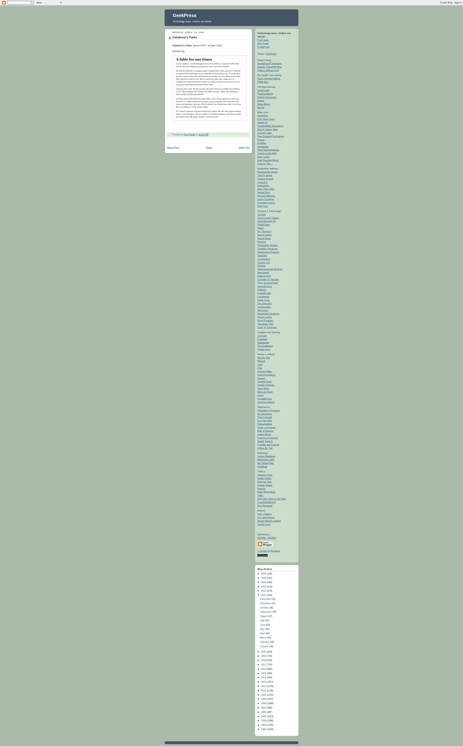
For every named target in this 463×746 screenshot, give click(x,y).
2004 (264, 720)
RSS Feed (262, 43)
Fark (259, 368)
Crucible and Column (268, 444)
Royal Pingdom (265, 320)
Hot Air (260, 107)
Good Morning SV (266, 221)
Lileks (260, 495)
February (265, 642)
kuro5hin (261, 143)
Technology (278, 136)
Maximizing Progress (268, 252)
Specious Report (266, 402)
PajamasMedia (265, 93)
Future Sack (263, 349)
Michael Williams (266, 196)
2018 (264, 660)
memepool (262, 146)
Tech (275, 283)
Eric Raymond (264, 505)
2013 (264, 682)
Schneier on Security (268, 279)
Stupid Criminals (266, 385)
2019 (264, 656)
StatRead (262, 466)
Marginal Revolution (267, 172)
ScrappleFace (264, 398)
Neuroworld (263, 272)
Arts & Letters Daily (267, 129)
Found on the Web (267, 153)
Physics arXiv (264, 317)
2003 (264, 725)
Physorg (261, 242)
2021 (264, 595)
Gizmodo (262, 335)
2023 (264, 586)
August (264, 616)
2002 (264, 729)
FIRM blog (262, 82)
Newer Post (173, 147)
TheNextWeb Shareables (270, 126)
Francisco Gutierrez (267, 438)
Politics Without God (268, 70)
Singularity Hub (265, 324)
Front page (263, 40)
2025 (264, 578)
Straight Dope (264, 381)
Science (267, 136)
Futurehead (263, 296)
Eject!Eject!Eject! (266, 502)
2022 (264, 591)
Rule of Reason (265, 431)
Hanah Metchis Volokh (269, 521)
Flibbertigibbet (264, 424)
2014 (264, 677)
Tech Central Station (268, 218)
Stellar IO (262, 122)
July (262, 620)
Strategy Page (264, 475)
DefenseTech (264, 276)
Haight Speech (265, 441)
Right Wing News (266, 492)
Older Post (244, 147)
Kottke (260, 100)
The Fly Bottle (264, 175)
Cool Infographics (266, 375)
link (183, 51)
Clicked (261, 265)
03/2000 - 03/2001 (266, 538)
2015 (264, 673)
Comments (276, 63)
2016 (264, 669)
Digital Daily (263, 224)
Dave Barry (263, 388)
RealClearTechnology (268, 150)
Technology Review (267, 245)
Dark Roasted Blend (267, 160)
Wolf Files (262, 206)
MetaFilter (262, 115)
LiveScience (263, 259)
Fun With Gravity (266, 202)
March (263, 638)
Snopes (261, 378)
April (263, 633)
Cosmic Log (263, 262)
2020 (264, 652)
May (262, 629)
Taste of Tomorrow (267, 327)
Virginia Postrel (265, 179)
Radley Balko (264, 478)
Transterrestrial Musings (270, 269)
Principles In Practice (268, 410)
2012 (264, 686)
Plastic (261, 139)
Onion (260, 395)
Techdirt (261, 214)
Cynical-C (262, 182)
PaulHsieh (271, 53)
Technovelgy (264, 307)
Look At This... (265, 163)
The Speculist (264, 303)
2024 (264, 582)
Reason (261, 488)
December (265, 599)
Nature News (264, 238)
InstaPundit (263, 90)
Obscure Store (265, 392)
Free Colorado (264, 417)
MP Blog (277, 67)
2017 (264, 664)
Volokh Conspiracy (267, 97)
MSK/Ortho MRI (265, 459)
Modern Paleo (264, 67)
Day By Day (263, 357)
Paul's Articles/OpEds (268, 78)
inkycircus (262, 310)
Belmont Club (264, 482)
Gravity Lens (264, 524)
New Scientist (264, 235)
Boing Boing (263, 104)
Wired (260, 228)
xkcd (259, 364)
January (264, 646)
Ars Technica (264, 231)
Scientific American (267, 248)
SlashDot (262, 255)
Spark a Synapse (266, 427)
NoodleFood (263, 63)
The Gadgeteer (265, 346)
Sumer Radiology (266, 456)
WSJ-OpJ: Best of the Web (271, 499)
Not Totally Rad (265, 463)
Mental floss (263, 192)
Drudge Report (264, 485)
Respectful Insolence (268, 313)
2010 (264, 695)
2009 (264, 699)
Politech (261, 289)
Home (209, 147)
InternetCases (264, 286)
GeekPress (184, 15)
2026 (264, 573)
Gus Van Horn (264, 420)
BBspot (261, 361)
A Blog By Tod (264, 448)
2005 (264, 716)
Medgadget (263, 342)
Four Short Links (266, 119)
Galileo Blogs (264, 434)
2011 (264, 690)
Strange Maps (264, 371)
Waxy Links (263, 156)
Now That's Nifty (266, 189)
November (265, 603)
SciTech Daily (264, 133)
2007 (264, 708)
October (264, 607)
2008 (264, 703)
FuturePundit (264, 293)
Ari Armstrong (264, 414)
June (263, 625)
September (266, 612)
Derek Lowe (263, 300)
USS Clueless (264, 514)
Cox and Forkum (266, 517)
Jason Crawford (265, 199)
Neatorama (263, 185)
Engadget (262, 339)
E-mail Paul (263, 47)
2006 (264, 712)
